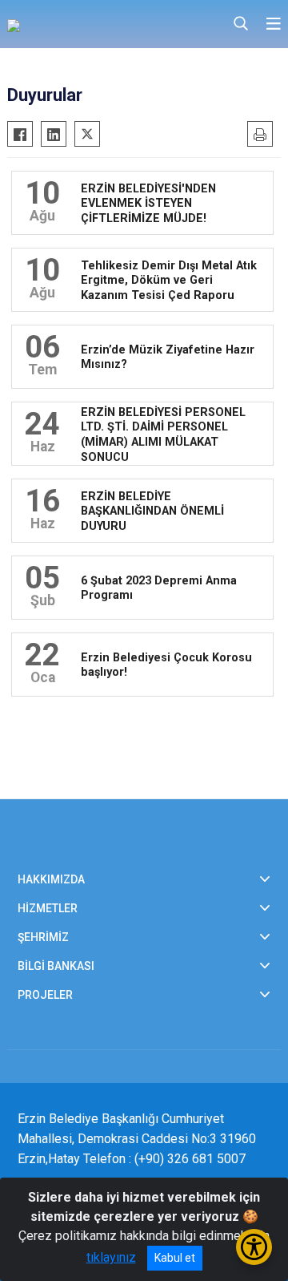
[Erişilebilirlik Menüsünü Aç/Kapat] (254, 1247)
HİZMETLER (48, 908)
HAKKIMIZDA (51, 879)
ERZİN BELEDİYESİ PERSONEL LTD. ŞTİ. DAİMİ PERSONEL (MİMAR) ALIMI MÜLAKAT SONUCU (163, 434)
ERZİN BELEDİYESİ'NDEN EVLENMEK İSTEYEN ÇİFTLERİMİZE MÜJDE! (148, 202)
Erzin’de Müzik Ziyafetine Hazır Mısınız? (167, 357)
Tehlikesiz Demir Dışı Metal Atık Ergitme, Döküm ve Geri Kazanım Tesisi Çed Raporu (169, 279)
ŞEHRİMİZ (43, 937)
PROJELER (45, 994)
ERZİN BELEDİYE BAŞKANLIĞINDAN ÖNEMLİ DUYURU (152, 510)
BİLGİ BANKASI (56, 966)
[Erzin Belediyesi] (87, 24)
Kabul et (174, 1257)
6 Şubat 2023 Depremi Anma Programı (159, 588)
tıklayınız (111, 1257)
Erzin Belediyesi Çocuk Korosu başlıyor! (166, 665)
